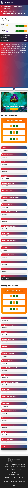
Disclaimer (5, 481)
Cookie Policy (22, 481)
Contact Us (13, 477)
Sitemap (7, 477)
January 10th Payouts (7, 89)
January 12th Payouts (21, 89)
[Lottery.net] (7, 3)
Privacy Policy (13, 481)
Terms (14, 485)
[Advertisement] (14, 70)
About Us (20, 477)
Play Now (14, 108)
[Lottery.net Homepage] (1, 6)
